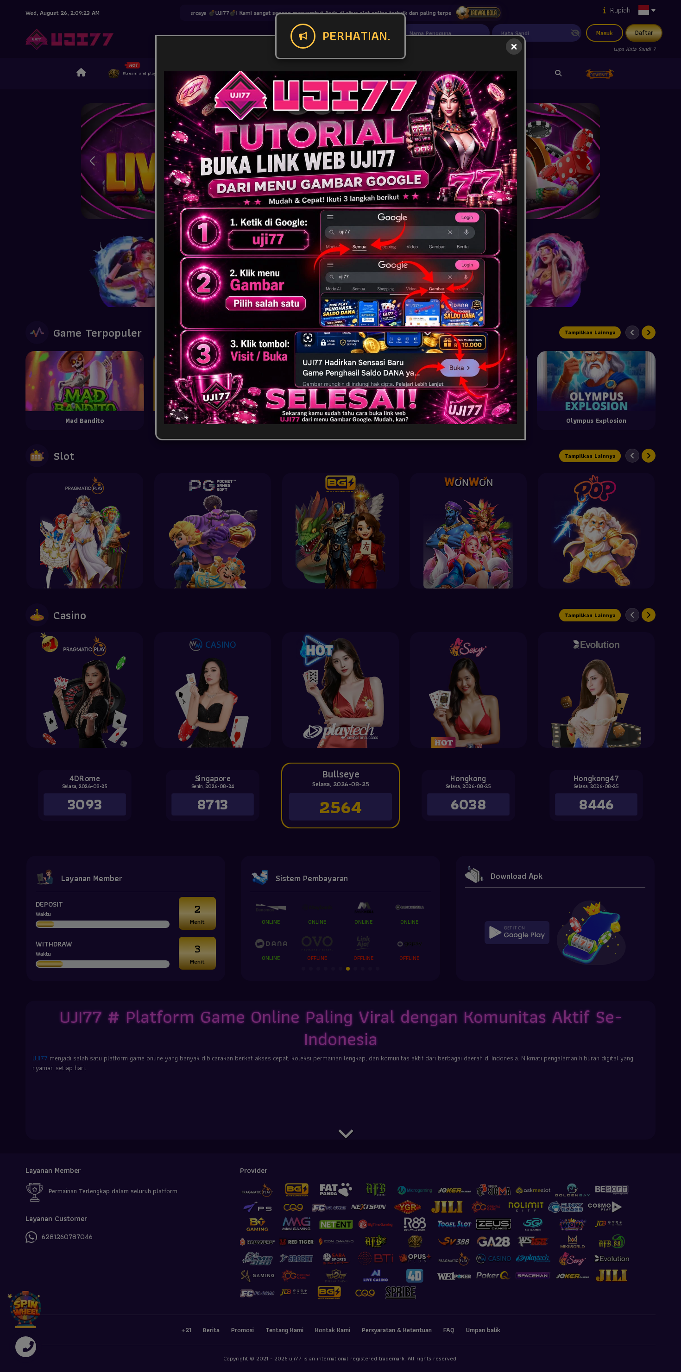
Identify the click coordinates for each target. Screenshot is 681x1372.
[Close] (514, 46)
